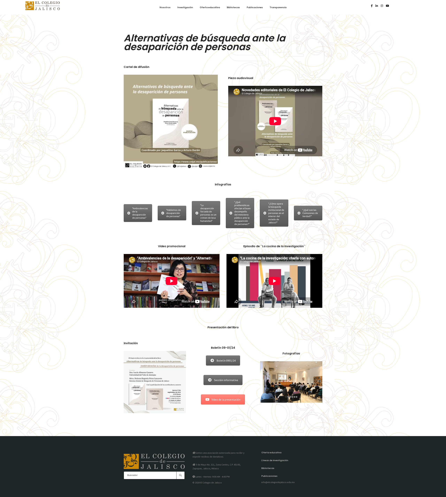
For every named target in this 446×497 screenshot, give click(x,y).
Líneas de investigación (274, 460)
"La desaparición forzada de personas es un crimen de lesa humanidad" (208, 213)
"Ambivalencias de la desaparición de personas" (140, 213)
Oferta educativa (271, 452)
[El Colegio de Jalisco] (42, 8)
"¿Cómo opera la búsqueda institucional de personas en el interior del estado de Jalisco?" (276, 213)
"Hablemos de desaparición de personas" (173, 213)
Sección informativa (226, 380)
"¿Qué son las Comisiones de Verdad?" (310, 213)
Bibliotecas (267, 468)
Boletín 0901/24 (226, 360)
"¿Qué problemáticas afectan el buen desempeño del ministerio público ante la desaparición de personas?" (242, 213)
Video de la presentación (226, 399)
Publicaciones (269, 476)
